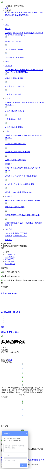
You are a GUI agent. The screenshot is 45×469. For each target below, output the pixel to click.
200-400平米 (10, 259)
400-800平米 (10, 261)
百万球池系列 (29, 33)
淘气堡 (13, 12)
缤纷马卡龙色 (18, 33)
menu (8, 10)
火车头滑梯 (32, 103)
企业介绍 (18, 15)
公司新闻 (16, 200)
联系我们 (25, 15)
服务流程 (16, 236)
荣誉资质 (8, 236)
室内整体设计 (10, 70)
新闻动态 (10, 15)
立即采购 (4, 360)
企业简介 (8, 233)
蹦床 (18, 12)
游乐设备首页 (7, 332)
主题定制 (8, 33)
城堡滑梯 (16, 103)
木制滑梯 (23, 103)
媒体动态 (31, 200)
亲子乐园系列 (12, 35)
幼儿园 (30, 12)
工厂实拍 (23, 233)
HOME (7, 12)
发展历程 (16, 233)
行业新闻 (8, 200)
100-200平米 (10, 257)
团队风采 (23, 200)
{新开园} (8, 103)
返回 (10, 360)
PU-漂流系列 (16, 72)
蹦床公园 (16, 168)
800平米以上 (10, 264)
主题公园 (38, 135)
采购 (10, 362)
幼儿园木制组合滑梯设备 (10, 312)
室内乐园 (8, 168)
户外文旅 (8, 135)
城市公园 (31, 135)
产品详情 (4, 362)
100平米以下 (10, 254)
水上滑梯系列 (32, 70)
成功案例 (34, 460)
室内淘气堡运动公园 (9, 293)
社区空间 (23, 135)
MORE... (21, 35)
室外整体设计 (21, 70)
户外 (35, 12)
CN (6, 8)
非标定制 (16, 135)
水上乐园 (24, 12)
